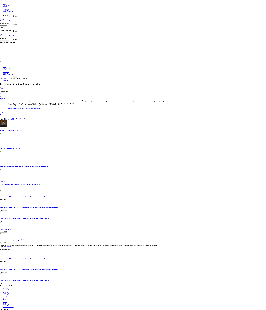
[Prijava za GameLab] (3, 226)
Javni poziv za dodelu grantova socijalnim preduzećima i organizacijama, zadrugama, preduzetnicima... (29, 207)
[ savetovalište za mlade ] (8, 11)
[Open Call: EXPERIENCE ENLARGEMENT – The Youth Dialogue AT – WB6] (3, 194)
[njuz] (4, 3)
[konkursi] (5, 6)
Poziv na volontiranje (9, 119)
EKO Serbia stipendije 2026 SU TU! (10, 148)
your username (16, 16)
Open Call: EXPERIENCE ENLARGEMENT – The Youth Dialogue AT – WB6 (23, 196)
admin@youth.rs (8, 246)
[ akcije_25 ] (8, 5)
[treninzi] (5, 8)
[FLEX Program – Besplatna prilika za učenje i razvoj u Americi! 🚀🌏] (8, 180)
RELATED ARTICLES (5, 130)
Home (1, 78)
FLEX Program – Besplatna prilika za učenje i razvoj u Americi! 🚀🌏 (20, 184)
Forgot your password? (5, 20)
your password (16, 18)
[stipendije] (5, 10)
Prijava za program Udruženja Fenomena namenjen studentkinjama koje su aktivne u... (25, 218)
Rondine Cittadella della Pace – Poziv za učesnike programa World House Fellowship (24, 166)
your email (15, 24)
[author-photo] (3, 126)
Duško (1, 88)
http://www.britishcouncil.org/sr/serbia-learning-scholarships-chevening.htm (24, 108)
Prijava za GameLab (6, 229)
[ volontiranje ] (6, 9)
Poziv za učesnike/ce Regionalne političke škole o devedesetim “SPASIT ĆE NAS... (23, 240)
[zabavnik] (6, 294)
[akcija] (4, 4)
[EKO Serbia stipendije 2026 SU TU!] (8, 144)
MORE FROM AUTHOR (17, 130)
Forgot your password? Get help (7, 35)
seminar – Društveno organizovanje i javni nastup (17, 118)
